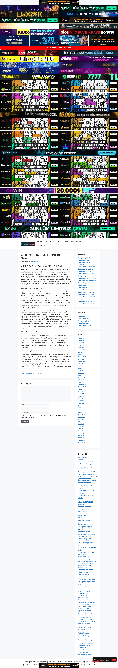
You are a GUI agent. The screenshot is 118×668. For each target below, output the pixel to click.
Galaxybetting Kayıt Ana (84, 271)
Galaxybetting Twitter (76, 241)
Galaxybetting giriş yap (86, 537)
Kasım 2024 (81, 350)
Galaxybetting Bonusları (84, 287)
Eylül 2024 (81, 354)
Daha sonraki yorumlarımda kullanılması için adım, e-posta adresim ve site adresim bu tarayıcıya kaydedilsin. (46, 416)
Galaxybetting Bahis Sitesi (87, 472)
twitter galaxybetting (83, 652)
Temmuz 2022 (82, 414)
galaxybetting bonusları (83, 476)
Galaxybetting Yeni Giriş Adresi (84, 625)
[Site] (29, 83)
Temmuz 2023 (82, 387)
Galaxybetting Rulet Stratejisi (86, 303)
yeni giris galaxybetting (84, 654)
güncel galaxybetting (84, 645)
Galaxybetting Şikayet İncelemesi (87, 278)
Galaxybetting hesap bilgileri (84, 558)
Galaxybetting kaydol (91, 559)
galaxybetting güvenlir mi (83, 556)
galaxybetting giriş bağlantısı (84, 531)
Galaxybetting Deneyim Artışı (86, 289)
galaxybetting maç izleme (85, 569)
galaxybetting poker (81, 589)
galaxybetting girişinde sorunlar (83, 532)
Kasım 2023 (81, 377)
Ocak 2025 (81, 347)
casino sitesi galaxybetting (85, 461)
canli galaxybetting (83, 459)
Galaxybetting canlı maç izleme (86, 497)
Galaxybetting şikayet (86, 636)
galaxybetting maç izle (83, 567)
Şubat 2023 (81, 398)
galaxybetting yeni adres (85, 619)
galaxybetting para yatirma (84, 586)
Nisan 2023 (81, 394)
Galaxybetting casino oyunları (85, 503)
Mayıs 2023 (81, 391)
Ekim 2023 (81, 380)
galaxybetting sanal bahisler (83, 597)
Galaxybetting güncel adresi (85, 544)
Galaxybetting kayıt (92, 561)
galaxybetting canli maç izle (84, 478)
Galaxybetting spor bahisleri (84, 600)
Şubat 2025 (81, 345)
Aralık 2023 (81, 375)
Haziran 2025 (81, 340)
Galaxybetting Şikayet (63, 241)
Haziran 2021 (81, 444)
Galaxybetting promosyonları (83, 594)
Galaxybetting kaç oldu (86, 563)
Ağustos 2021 (82, 440)
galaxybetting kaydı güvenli (83, 561)
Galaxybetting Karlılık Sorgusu (86, 292)
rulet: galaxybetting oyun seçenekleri (84, 650)
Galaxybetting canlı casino (85, 487)
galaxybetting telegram (83, 604)
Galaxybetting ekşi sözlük (83, 509)
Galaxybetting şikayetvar (87, 640)
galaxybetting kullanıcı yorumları (85, 565)
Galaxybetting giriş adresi (85, 528)
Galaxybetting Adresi (84, 258)
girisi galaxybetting (82, 641)
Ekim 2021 (81, 435)
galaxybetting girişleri (91, 534)
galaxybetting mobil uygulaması (85, 576)
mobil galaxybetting (82, 649)
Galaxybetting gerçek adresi (87, 516)
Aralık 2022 (81, 403)
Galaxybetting (40, 241)
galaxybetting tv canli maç (83, 608)
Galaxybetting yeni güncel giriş (85, 628)
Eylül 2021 (81, 438)
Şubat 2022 (81, 426)
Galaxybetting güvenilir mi (87, 552)
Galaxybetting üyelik (27, 374)
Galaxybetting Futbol (82, 513)
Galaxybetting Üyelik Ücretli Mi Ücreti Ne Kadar (33, 373)
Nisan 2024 (81, 366)
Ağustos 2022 (82, 412)
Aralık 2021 (81, 431)
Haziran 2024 (82, 361)
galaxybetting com (82, 507)
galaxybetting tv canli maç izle (84, 610)
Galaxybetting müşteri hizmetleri (85, 577)
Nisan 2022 (81, 421)
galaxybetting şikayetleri (83, 637)
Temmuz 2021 (82, 442)
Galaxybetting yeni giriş (84, 623)
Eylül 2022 (81, 410)
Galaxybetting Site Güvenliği (86, 294)
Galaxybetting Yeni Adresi (43, 245)
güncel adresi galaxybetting (85, 643)
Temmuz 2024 (82, 359)
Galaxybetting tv (84, 606)
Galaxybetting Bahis (92, 469)
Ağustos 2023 (82, 384)
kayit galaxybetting (83, 647)
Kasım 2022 (81, 405)
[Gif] (59, 115)
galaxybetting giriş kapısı (82, 534)
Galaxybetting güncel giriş (87, 548)
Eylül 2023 (81, 382)
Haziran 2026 (82, 338)
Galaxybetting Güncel (85, 539)
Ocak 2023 (81, 400)
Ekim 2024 (81, 352)
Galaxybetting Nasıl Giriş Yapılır (86, 296)
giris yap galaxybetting (91, 641)
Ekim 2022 (81, 407)
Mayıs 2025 (81, 343)
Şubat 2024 (81, 370)
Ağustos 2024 (82, 356)
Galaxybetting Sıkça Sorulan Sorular (86, 602)
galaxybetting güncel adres (84, 540)
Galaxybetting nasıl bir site (86, 583)
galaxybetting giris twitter (84, 522)
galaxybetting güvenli (82, 554)
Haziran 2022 (81, 417)
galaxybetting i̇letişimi (82, 559)
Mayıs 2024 (81, 363)
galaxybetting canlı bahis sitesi (84, 482)
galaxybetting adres (83, 465)
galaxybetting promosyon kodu (84, 591)
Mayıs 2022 (81, 419)
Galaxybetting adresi (85, 468)
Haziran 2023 (82, 389)
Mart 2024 (81, 368)
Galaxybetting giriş (85, 524)
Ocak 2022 (81, 428)
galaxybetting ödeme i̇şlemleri (84, 632)
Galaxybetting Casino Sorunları (86, 266)
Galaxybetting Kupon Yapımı (85, 269)
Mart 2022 (81, 424)
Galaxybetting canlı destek (86, 492)
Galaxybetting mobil (83, 572)
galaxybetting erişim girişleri (83, 511)
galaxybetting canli (93, 476)
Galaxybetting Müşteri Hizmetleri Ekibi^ (86, 579)
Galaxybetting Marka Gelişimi (86, 273)
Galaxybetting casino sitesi (84, 506)
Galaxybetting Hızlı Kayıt (85, 283)
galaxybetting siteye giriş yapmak (84, 599)
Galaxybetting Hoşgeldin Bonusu (87, 280)
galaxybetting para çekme (84, 587)
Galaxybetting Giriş (50, 241)
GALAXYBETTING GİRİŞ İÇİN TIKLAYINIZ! (59, 48)
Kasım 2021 (81, 433)
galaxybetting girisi (84, 520)
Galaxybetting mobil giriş (84, 574)
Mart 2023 (81, 396)
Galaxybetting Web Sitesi (84, 617)
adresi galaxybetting (82, 457)
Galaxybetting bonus (86, 474)
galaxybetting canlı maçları (83, 499)
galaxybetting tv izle (83, 612)
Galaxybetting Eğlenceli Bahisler (87, 299)
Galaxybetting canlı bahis (87, 480)
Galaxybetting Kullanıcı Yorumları (87, 276)
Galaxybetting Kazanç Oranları (86, 301)
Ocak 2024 (81, 373)
